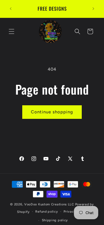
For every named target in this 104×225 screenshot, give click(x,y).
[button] (11, 31)
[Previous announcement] (10, 8)
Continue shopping (52, 112)
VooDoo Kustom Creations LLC (49, 204)
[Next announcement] (93, 8)
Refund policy (46, 211)
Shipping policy (55, 220)
